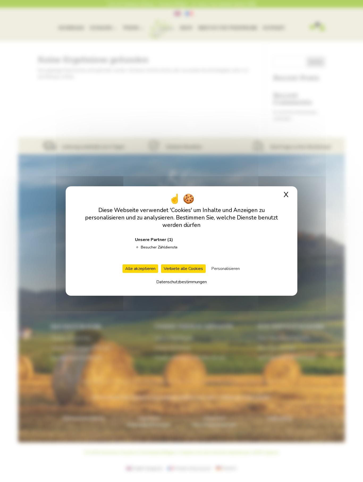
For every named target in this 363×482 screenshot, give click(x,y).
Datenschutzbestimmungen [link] (181, 282)
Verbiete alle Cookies (183, 269)
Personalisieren (225, 269)
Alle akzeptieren (140, 269)
